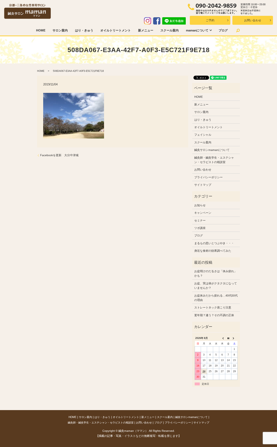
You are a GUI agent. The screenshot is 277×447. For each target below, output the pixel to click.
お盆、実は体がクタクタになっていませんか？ (215, 285)
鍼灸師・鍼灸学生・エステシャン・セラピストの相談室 (214, 160)
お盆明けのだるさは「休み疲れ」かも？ (215, 273)
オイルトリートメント (115, 30)
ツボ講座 (200, 228)
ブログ (223, 30)
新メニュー (145, 30)
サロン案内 (60, 30)
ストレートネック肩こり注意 (212, 307)
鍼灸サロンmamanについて (212, 150)
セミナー (200, 220)
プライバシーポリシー (208, 177)
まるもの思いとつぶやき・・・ (214, 243)
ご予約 (210, 20)
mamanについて (197, 30)
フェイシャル (202, 134)
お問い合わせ (252, 20)
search (238, 30)
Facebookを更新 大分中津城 (59, 155)
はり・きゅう (84, 30)
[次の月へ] (234, 338)
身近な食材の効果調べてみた (212, 250)
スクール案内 (169, 30)
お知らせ (200, 205)
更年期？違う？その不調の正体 (214, 315)
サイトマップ (202, 184)
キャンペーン (202, 212)
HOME (40, 30)
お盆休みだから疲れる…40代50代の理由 (216, 298)
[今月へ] (228, 338)
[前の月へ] (222, 338)
